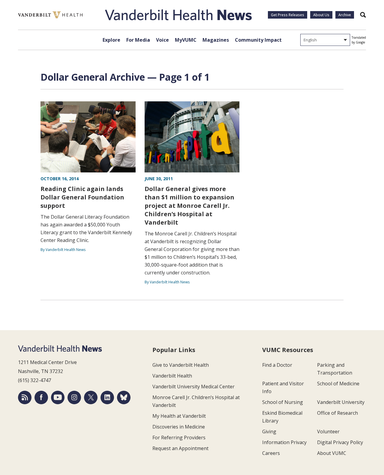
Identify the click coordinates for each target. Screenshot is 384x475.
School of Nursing (282, 402)
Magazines (215, 40)
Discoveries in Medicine (178, 426)
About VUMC (331, 453)
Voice (162, 40)
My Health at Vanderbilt (179, 416)
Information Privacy (284, 442)
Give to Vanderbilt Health (180, 365)
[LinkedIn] (107, 397)
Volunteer (328, 431)
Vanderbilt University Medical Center (193, 386)
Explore (111, 40)
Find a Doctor (277, 365)
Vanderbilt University (340, 402)
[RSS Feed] (25, 397)
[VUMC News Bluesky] (123, 397)
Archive (344, 14)
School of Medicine (338, 383)
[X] (91, 397)
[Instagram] (74, 397)
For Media (138, 40)
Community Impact (258, 40)
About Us (321, 14)
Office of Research (337, 413)
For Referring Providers (179, 437)
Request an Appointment (180, 448)
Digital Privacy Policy (340, 442)
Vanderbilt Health (172, 375)
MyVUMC (185, 40)
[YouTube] (57, 397)
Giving (269, 431)
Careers (271, 453)
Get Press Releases (287, 14)
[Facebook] (41, 397)
